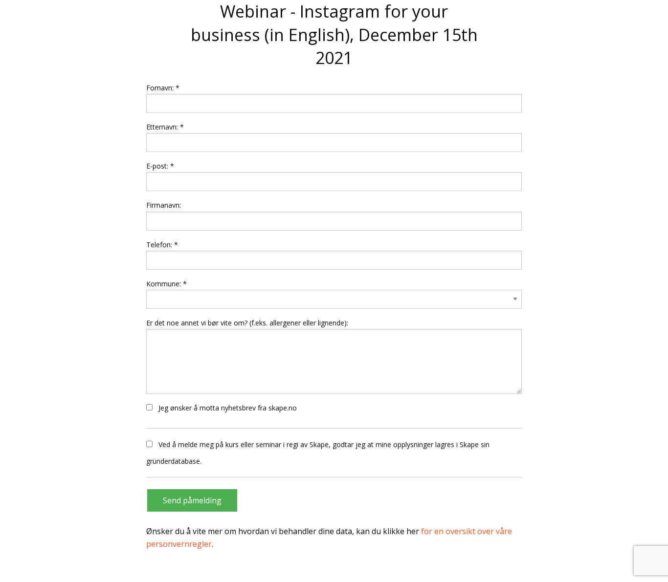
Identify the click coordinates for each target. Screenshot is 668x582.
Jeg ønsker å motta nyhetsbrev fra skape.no (226, 407)
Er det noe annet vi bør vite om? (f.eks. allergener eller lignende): (247, 322)
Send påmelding (192, 500)
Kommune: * (166, 283)
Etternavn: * (165, 126)
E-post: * (160, 166)
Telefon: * (162, 244)
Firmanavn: (163, 205)
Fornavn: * (162, 87)
